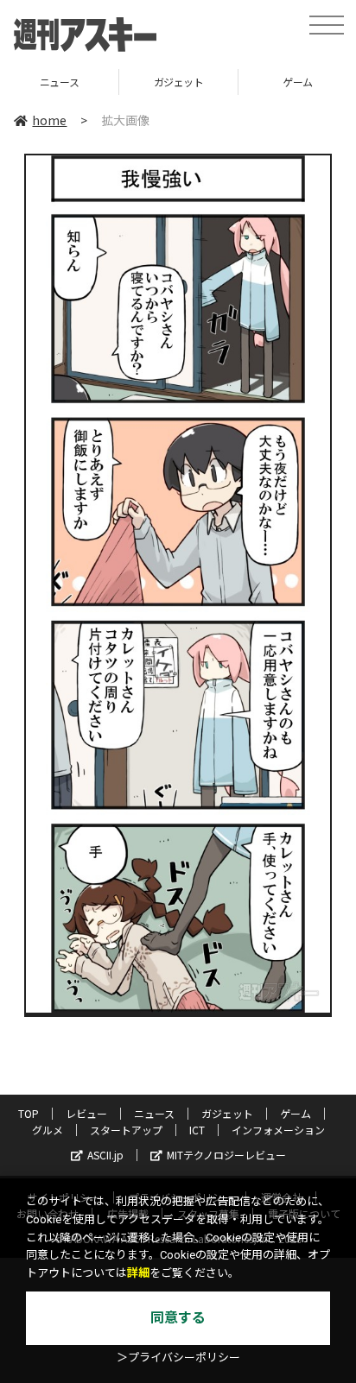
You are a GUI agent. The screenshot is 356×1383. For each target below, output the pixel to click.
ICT (197, 1129)
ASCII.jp (105, 1154)
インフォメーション (278, 1129)
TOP (28, 1113)
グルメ (47, 1129)
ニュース (59, 81)
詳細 (138, 1272)
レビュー (86, 1113)
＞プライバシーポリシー (178, 1357)
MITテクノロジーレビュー (226, 1154)
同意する (178, 1318)
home (49, 120)
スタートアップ (126, 1129)
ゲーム (295, 1113)
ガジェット (179, 81)
